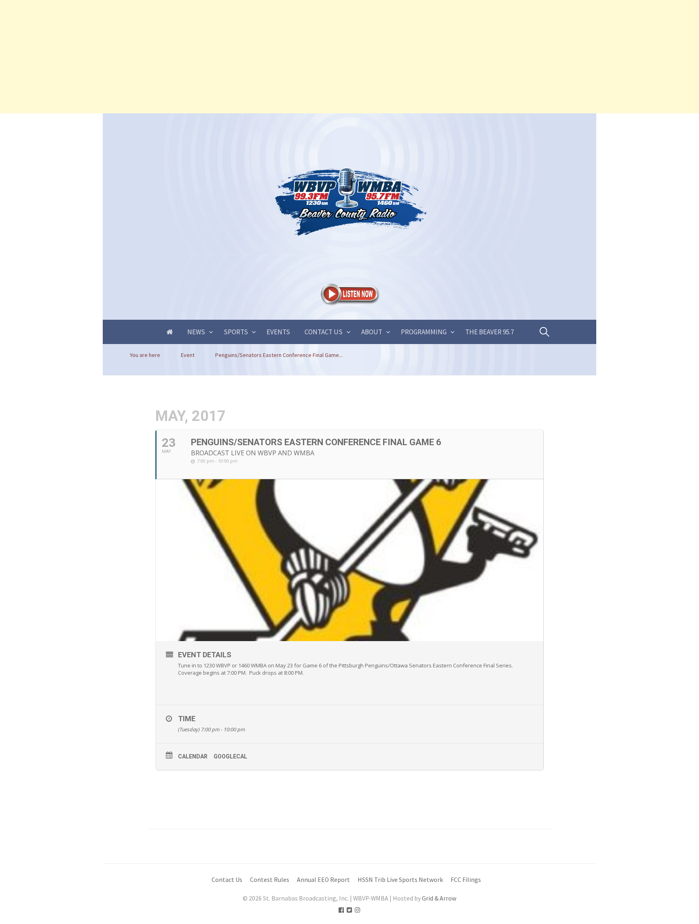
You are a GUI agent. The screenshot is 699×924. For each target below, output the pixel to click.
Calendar (193, 756)
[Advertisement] (242, 56)
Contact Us (324, 331)
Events (278, 331)
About (371, 331)
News (196, 331)
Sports (236, 331)
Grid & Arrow (439, 898)
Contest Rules (269, 880)
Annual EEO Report (323, 880)
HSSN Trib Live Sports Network (400, 880)
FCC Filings (466, 880)
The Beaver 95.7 (489, 331)
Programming (424, 331)
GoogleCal (230, 756)
